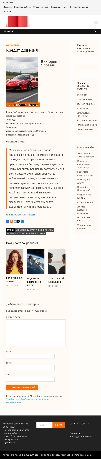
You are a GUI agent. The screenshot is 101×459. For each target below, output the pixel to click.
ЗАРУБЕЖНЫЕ (84, 99)
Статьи (7, 11)
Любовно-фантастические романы (34, 230)
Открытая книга (40, 7)
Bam (89, 454)
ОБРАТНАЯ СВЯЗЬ (79, 423)
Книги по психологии (79, 7)
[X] (18, 221)
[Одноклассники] (11, 221)
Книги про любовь (22, 7)
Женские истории (59, 7)
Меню (10, 31)
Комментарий (14, 317)
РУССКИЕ (82, 95)
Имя (8, 351)
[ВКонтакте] (7, 221)
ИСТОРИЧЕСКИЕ (86, 104)
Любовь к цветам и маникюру (82, 209)
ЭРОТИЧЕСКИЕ (85, 129)
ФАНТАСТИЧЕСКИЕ (87, 125)
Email (9, 363)
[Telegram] (15, 221)
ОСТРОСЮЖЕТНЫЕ (87, 120)
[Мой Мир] (22, 221)
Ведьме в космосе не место (34, 282)
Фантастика (12, 45)
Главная (8, 7)
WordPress (79, 454)
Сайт (9, 374)
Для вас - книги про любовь (44, 454)
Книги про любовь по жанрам (20, 215)
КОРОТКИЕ (83, 108)
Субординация (85, 202)
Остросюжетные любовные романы (26, 233)
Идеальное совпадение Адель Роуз (83, 164)
